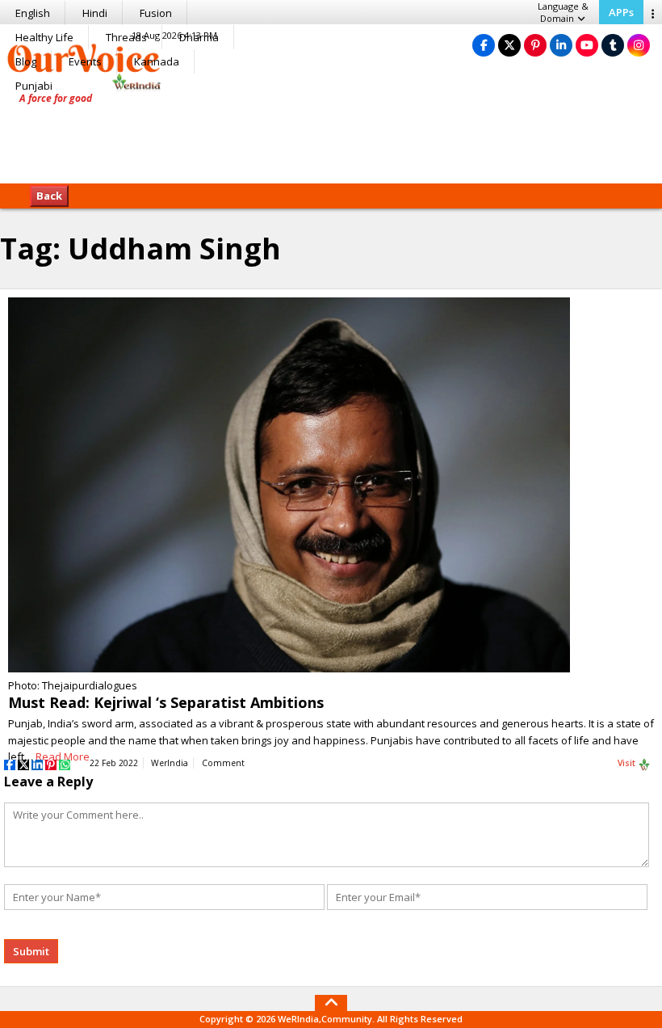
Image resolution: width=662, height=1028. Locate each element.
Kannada (156, 61)
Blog (25, 61)
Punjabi (33, 85)
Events (85, 61)
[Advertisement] (331, 133)
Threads (126, 37)
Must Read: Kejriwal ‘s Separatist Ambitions (166, 702)
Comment (223, 763)
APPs (621, 12)
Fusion (156, 13)
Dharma (199, 37)
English (32, 13)
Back (49, 195)
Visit (628, 763)
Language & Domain (563, 12)
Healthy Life (44, 37)
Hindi (94, 13)
